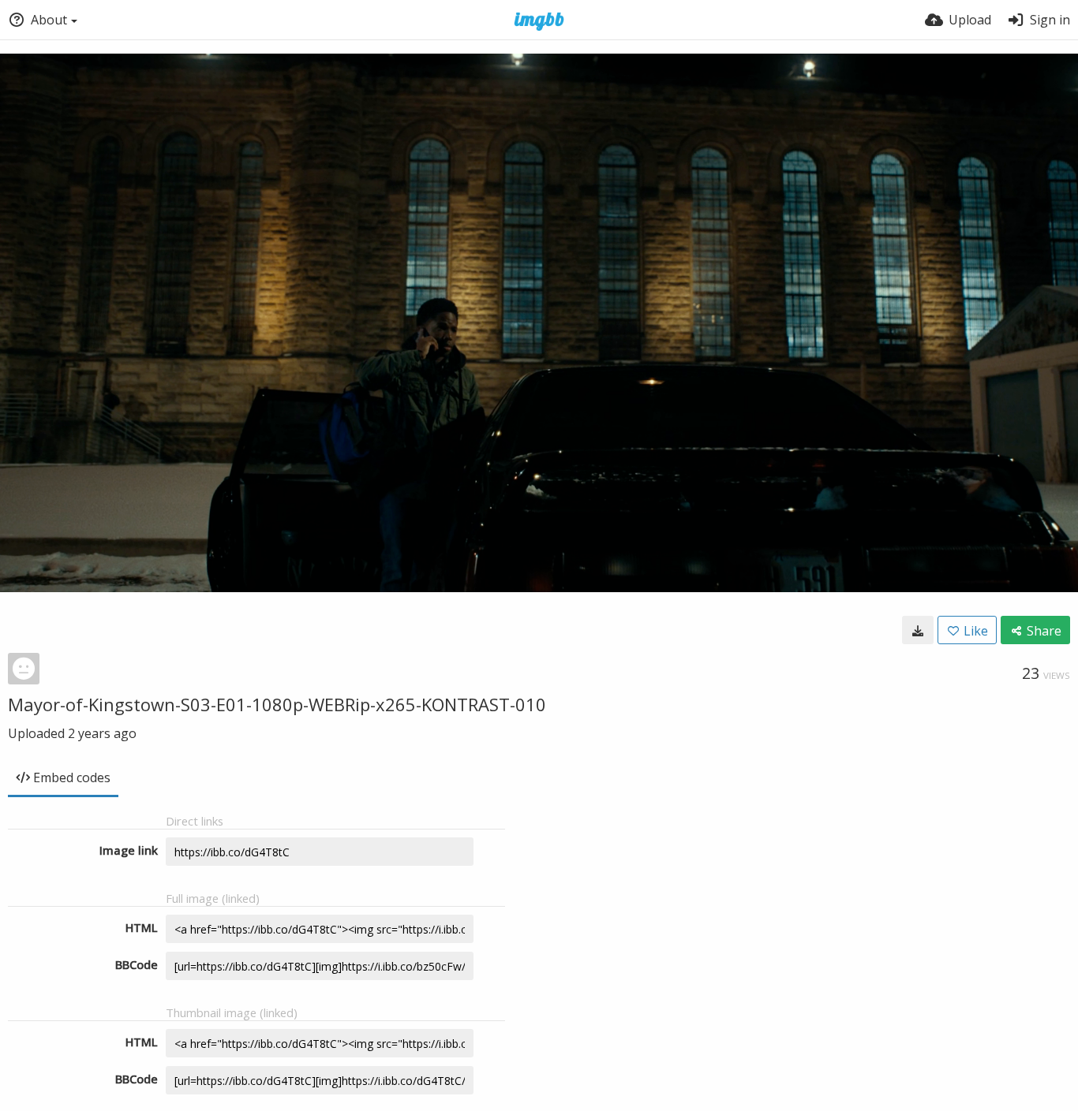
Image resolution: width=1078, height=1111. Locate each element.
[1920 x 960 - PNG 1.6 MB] (918, 630)
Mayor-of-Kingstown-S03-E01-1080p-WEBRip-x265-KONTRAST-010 (277, 704)
